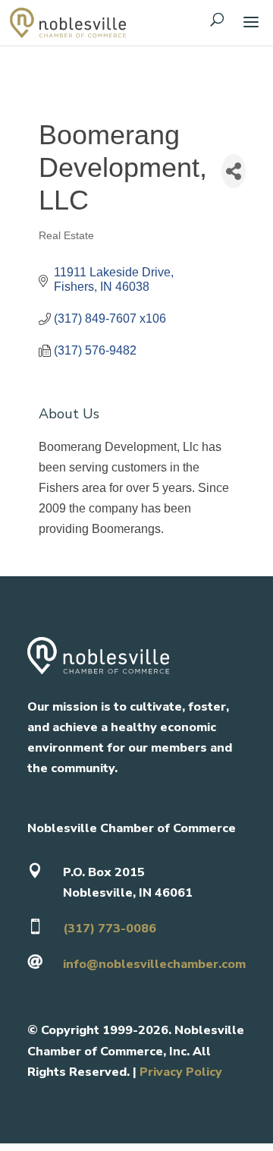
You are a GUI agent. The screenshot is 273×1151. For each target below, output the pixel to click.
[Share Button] (233, 171)
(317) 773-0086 (109, 928)
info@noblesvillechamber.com (154, 964)
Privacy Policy (181, 1072)
